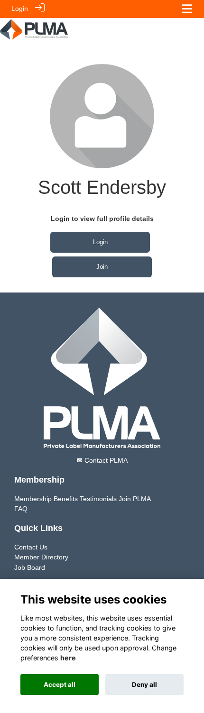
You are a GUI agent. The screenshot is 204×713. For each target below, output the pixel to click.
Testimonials (98, 499)
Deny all (144, 684)
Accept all (59, 684)
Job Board (29, 567)
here (68, 658)
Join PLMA (135, 499)
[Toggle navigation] (187, 8)
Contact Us (30, 547)
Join (102, 266)
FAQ (21, 508)
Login (19, 8)
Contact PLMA (102, 460)
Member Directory (41, 557)
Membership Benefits (46, 499)
